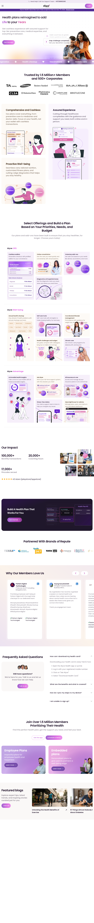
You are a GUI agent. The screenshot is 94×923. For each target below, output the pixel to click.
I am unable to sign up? (59, 701)
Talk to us (22, 686)
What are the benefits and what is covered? (68, 684)
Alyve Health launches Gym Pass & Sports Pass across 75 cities (47, 10)
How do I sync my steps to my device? (66, 693)
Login (89, 6)
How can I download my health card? (65, 656)
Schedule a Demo (53, 738)
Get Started (13, 520)
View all (6, 806)
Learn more (10, 765)
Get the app (8, 42)
